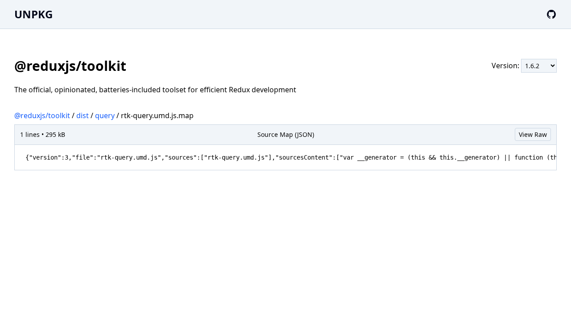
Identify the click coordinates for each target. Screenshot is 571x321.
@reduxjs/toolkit (42, 115)
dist (82, 115)
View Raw (533, 134)
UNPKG (33, 14)
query (105, 115)
